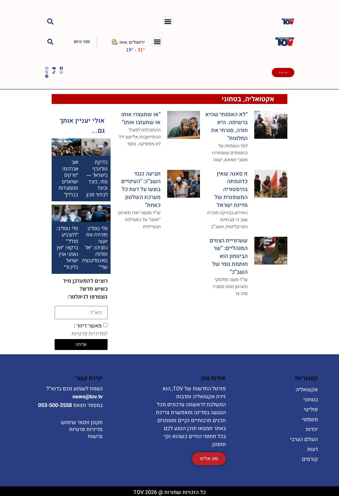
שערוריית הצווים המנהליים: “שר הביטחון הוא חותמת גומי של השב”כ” (229, 256)
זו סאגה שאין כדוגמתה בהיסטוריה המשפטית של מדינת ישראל (231, 189)
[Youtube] (54, 68)
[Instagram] (46, 68)
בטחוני (231, 98)
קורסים (310, 459)
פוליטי (311, 410)
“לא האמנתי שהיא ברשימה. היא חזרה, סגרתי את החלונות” (226, 126)
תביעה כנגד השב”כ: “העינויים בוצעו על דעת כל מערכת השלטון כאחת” (141, 189)
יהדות (312, 429)
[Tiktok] (54, 72)
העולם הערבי (304, 439)
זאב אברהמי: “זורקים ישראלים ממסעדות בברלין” (68, 178)
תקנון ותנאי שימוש (82, 422)
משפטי (310, 419)
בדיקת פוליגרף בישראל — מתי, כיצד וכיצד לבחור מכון (97, 178)
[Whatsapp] (61, 72)
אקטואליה (259, 98)
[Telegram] (46, 76)
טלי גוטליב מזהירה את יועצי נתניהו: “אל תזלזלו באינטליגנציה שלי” (95, 247)
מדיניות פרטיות (86, 429)
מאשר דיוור (90, 330)
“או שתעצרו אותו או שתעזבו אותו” (141, 118)
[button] (168, 21)
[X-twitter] (46, 72)
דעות (312, 449)
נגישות (95, 436)
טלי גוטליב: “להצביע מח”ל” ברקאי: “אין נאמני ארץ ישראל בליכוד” (67, 247)
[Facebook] (61, 68)
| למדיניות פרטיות (90, 330)
